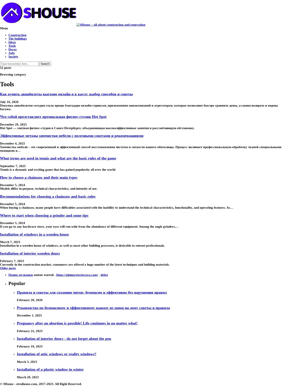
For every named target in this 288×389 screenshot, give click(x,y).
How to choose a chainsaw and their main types (38, 177)
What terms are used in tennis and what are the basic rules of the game (58, 158)
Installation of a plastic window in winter (50, 369)
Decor (12, 49)
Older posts (8, 268)
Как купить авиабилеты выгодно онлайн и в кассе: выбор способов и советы (66, 94)
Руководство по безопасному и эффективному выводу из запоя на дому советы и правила (93, 308)
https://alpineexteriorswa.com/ (77, 275)
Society (13, 56)
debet (104, 275)
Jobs (11, 53)
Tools (12, 45)
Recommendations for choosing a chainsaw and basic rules (48, 196)
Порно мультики (20, 275)
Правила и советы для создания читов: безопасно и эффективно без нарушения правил (92, 292)
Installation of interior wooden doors (30, 253)
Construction (17, 35)
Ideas (12, 42)
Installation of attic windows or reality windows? (56, 354)
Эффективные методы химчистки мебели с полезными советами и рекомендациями (71, 136)
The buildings (17, 38)
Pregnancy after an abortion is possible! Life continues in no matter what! (77, 323)
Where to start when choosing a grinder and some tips (44, 215)
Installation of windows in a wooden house (34, 234)
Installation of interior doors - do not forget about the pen (64, 338)
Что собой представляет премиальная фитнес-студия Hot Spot (53, 117)
